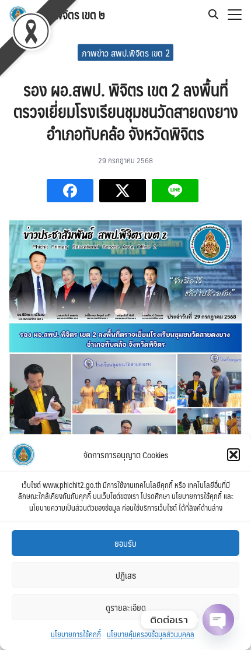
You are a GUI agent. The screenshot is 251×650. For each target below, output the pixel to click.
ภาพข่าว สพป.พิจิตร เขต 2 (126, 52)
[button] (233, 455)
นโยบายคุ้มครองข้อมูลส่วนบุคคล (150, 634)
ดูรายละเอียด (126, 607)
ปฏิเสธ (126, 575)
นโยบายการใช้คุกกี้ (76, 634)
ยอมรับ (125, 543)
